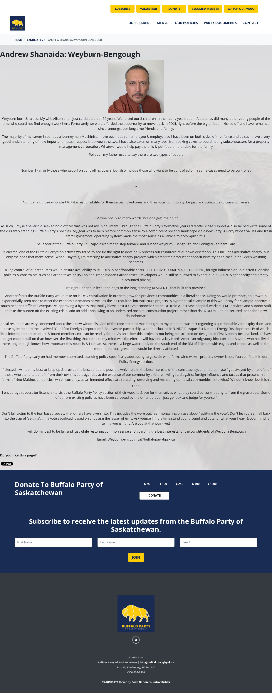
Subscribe (122, 9)
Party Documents (220, 23)
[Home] (17, 23)
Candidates (35, 40)
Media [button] (162, 23)
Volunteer (148, 9)
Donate (174, 9)
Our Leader (138, 23)
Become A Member (205, 9)
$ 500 (195, 484)
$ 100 (163, 484)
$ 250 (179, 484)
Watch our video (241, 9)
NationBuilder (161, 682)
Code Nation (140, 682)
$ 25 (147, 484)
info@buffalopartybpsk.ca (157, 662)
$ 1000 (212, 484)
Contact (251, 23)
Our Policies (186, 23)
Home (18, 40)
